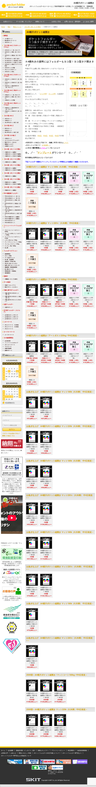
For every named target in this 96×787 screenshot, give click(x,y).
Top (90, 781)
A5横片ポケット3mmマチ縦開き (13, 170)
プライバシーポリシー (58, 750)
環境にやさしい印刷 (25, 753)
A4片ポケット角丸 (9, 71)
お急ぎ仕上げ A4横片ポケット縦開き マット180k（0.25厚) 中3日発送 (59, 532)
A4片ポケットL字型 (10, 67)
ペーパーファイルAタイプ (11, 342)
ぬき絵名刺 (7, 340)
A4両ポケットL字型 (10, 100)
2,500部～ (46, 145)
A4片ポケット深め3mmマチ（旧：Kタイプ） (12, 86)
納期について (40, 21)
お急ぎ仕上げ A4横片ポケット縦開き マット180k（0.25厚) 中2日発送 (59, 603)
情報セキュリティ (43, 750)
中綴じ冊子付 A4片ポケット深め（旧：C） (13, 297)
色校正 (6, 276)
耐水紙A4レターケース (10, 40)
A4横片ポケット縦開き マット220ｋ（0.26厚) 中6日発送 (52, 223)
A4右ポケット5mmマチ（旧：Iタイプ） (13, 111)
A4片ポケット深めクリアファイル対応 (13, 65)
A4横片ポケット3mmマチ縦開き (13, 154)
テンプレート (45, 152)
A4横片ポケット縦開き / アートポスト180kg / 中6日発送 (51, 279)
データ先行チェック (10, 257)
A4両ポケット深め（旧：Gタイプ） (13, 97)
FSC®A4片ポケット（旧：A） (12, 196)
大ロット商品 (8, 255)
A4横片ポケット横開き (10, 162)
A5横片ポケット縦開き (10, 168)
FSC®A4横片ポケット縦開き (12, 216)
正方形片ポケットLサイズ (11, 318)
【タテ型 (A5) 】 (9, 116)
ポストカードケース (10, 344)
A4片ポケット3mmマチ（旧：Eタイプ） (13, 79)
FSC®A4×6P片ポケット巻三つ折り (13, 214)
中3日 (51, 135)
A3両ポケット (8, 138)
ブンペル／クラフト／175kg (12, 244)
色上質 (6, 247)
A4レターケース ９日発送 (12, 325)
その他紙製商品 (8, 338)
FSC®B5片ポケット (10, 222)
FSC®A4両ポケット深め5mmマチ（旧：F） (13, 210)
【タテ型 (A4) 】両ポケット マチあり (13, 104)
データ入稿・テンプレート (24, 21)
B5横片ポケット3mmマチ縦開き (13, 184)
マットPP (52, 94)
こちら (66, 142)
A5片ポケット (8, 118)
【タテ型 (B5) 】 (9, 125)
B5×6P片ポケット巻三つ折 (11, 132)
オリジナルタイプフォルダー (12, 140)
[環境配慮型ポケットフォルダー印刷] (12, 559)
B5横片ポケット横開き (10, 190)
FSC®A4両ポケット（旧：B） (12, 198)
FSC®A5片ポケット (10, 220)
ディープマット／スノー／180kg (13, 242)
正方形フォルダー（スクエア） (12, 311)
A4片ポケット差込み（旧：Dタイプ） (13, 56)
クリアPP (43, 94)
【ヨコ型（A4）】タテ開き (12, 149)
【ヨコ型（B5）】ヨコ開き (12, 187)
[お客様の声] (12, 594)
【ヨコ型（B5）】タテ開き (12, 179)
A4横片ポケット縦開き (10, 152)
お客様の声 (4, 753)
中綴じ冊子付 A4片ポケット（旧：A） (12, 293)
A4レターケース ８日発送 (12, 326)
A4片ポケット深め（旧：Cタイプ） (13, 52)
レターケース (8, 322)
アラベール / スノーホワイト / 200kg (12, 230)
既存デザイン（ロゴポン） (11, 287)
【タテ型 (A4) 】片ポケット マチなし (13, 46)
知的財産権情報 (82, 750)
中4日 (45, 135)
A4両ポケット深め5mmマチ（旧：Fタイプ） (12, 108)
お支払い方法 (56, 21)
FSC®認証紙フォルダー (11, 193)
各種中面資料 (8, 348)
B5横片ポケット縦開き (10, 182)
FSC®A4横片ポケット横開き (12, 218)
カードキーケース (9, 332)
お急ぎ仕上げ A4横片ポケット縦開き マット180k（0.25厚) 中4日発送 (59, 460)
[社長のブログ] (55, 769)
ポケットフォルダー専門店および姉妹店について (16, 756)
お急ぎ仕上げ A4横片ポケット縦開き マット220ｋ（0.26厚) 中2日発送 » (59, 639)
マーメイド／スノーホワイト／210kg (12, 237)
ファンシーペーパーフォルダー (13, 226)
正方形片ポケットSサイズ (11, 315)
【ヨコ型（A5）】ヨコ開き (12, 173)
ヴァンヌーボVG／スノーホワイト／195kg (13, 234)
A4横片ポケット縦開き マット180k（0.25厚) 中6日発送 (52, 166)
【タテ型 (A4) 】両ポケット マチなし (13, 91)
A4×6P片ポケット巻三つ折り (12, 58)
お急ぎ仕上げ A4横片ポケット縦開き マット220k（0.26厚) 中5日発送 (59, 426)
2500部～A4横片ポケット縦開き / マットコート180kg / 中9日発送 (55, 674)
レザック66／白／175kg (11, 240)
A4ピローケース (9, 328)
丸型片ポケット (9, 307)
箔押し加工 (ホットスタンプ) (12, 265)
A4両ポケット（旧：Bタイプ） (13, 95)
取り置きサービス (9, 269)
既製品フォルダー (9, 144)
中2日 (57, 135)
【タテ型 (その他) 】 (10, 135)
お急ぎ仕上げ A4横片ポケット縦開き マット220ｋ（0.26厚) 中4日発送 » (59, 496)
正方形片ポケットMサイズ (11, 317)
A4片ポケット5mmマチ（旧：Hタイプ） (13, 83)
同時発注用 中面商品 (10, 271)
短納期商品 (7, 254)
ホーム (3, 750)
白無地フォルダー (9, 146)
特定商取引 (71, 750)
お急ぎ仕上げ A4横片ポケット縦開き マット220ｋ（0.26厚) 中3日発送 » (59, 567)
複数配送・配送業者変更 (11, 267)
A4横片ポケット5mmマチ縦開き (13, 156)
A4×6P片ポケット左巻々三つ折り (13, 62)
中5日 (40, 135)
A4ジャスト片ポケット (10, 69)
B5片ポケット (8, 128)
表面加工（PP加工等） (10, 261)
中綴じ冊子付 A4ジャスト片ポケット (13, 300)
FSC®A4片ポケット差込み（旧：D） (13, 204)
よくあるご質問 (88, 21)
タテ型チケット (9, 38)
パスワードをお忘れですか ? (11, 433)
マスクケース (8, 346)
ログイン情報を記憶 (10, 425)
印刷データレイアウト (10, 285)
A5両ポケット (8, 120)
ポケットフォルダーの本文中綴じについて (47, 753)
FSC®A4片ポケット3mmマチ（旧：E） (12, 207)
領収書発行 (7, 273)
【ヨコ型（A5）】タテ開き (12, 165)
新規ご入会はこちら (8, 436)
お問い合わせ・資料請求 (72, 21)
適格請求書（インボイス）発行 (25, 750)
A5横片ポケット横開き (10, 176)
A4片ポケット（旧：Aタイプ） (13, 50)
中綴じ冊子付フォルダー (11, 290)
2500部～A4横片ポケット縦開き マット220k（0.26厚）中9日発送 (56, 709)
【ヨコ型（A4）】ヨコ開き (12, 159)
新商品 (6, 35)
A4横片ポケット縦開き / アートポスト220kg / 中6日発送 (51, 335)
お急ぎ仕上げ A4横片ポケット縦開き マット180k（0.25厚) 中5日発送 (59, 391)
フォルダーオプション (10, 251)
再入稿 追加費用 (9, 259)
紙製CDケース (8, 350)
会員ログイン (7, 21)
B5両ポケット (8, 130)
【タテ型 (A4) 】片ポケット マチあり (13, 75)
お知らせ (13, 753)
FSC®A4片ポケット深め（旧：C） (13, 200)
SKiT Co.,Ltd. (53, 780)
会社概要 (10, 750)
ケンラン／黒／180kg (10, 246)
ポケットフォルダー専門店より (72, 753)
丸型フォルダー (8, 304)
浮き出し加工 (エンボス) (11, 263)
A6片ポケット (8, 42)
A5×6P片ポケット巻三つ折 (11, 122)
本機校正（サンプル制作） (11, 279)
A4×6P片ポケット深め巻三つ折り (13, 60)
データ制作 (7, 282)
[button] (32, 177)
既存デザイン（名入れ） (11, 142)
